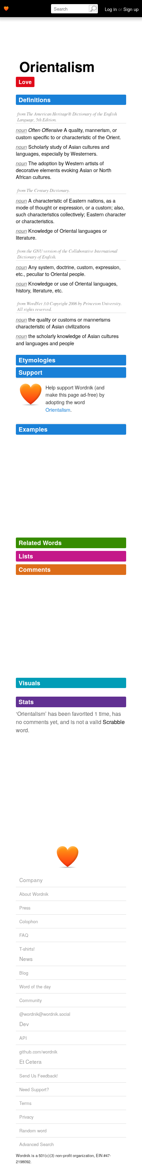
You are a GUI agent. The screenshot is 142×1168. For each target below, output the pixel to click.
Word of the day (35, 986)
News (26, 958)
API (23, 1038)
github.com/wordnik (38, 1051)
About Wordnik (33, 894)
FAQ (23, 935)
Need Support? (34, 1089)
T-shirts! (27, 949)
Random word (33, 1130)
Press (24, 907)
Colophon (28, 921)
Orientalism (57, 409)
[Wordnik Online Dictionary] (6, 8)
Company (31, 879)
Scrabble (114, 722)
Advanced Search (36, 1144)
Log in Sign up (122, 9)
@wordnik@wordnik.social (44, 1014)
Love (25, 82)
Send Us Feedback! (38, 1075)
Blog (23, 973)
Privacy (26, 1116)
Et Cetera (30, 1061)
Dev (24, 1023)
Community (30, 1000)
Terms (25, 1103)
